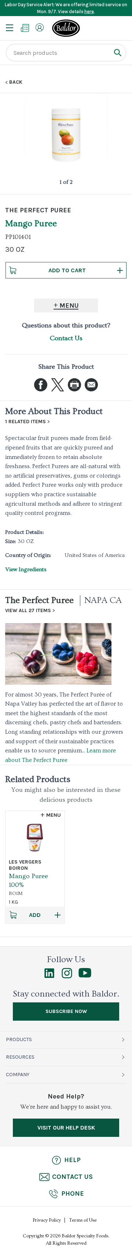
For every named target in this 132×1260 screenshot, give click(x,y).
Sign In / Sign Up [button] (40, 27)
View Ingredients (26, 569)
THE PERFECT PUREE (38, 210)
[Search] (117, 52)
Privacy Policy (47, 1220)
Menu (69, 305)
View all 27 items (28, 611)
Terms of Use (83, 1220)
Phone (72, 1193)
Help (72, 1160)
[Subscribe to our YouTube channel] (84, 975)
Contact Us (66, 338)
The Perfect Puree (39, 600)
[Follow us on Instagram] (67, 976)
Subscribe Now (66, 1011)
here (89, 11)
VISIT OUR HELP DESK (66, 1127)
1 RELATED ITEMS (25, 422)
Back (15, 82)
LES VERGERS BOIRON (25, 865)
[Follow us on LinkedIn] (49, 976)
